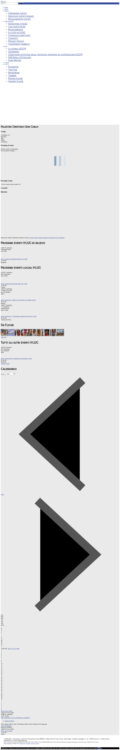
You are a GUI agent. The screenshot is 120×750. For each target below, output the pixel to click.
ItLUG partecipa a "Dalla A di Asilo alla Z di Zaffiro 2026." (18, 300)
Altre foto (3, 337)
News (6, 9)
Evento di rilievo (9, 721)
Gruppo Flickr (15, 81)
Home (6, 7)
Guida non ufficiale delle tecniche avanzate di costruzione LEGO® (45, 54)
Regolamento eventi (19, 18)
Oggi (2, 494)
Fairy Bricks (14, 60)
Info (5, 46)
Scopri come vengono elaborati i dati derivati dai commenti (47, 237)
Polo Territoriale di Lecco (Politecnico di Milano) (15, 718)
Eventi (6, 11)
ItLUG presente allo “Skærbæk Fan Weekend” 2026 (16, 358)
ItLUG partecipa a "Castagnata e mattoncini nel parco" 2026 (18, 316)
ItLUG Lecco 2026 (13, 648)
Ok (99, 748)
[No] (101, 748)
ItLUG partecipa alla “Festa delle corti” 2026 (14, 284)
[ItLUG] (3, 1)
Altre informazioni (6, 726)
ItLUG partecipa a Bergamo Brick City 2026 (14, 259)
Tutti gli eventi (5, 363)
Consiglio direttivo (19, 35)
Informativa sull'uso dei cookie (32, 743)
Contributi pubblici (19, 43)
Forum (6, 62)
